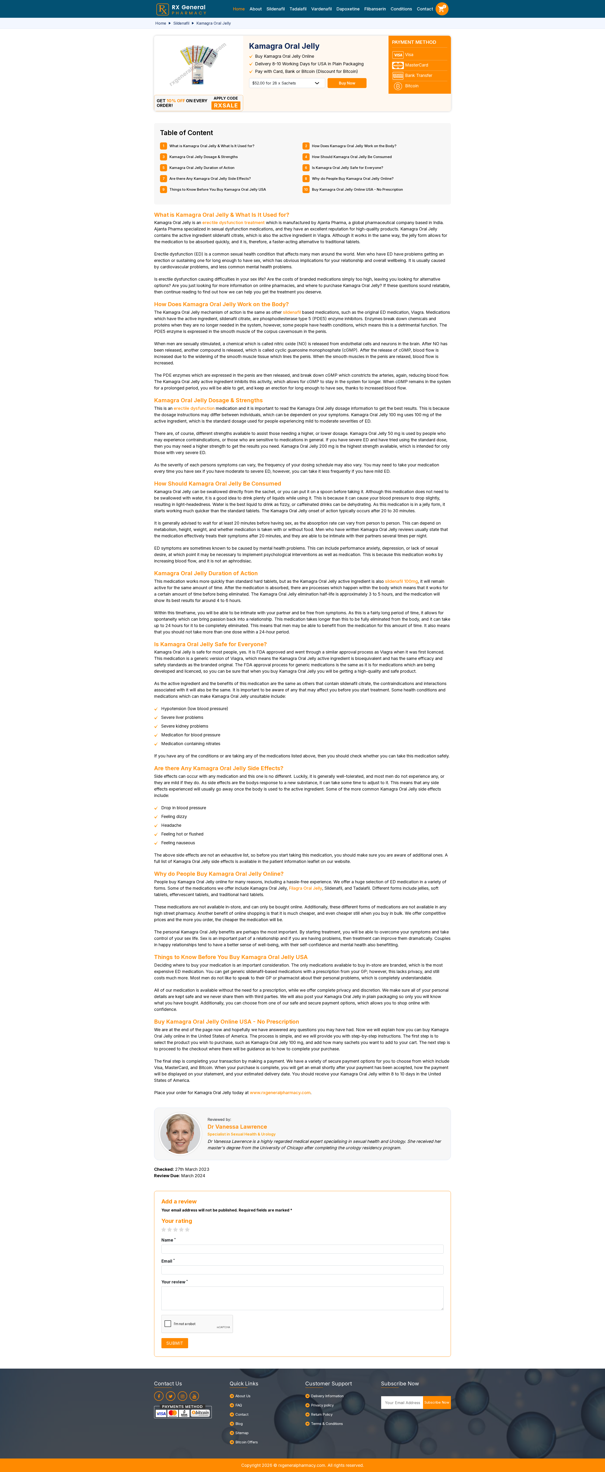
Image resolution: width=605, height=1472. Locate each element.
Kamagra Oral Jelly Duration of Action (201, 167)
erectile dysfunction (194, 408)
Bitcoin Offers (246, 1442)
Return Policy (322, 1414)
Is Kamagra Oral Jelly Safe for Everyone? (347, 167)
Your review (174, 1281)
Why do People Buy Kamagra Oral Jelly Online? (352, 178)
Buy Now (347, 83)
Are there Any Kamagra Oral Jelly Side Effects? (210, 178)
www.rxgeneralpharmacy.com (280, 1092)
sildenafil (292, 312)
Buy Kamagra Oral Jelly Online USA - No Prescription (357, 189)
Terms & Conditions (327, 1423)
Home (239, 8)
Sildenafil (276, 8)
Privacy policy (322, 1405)
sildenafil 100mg (401, 581)
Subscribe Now (436, 1402)
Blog (239, 1423)
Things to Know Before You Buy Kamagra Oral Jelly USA (217, 189)
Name (168, 1239)
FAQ (238, 1405)
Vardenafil (321, 8)
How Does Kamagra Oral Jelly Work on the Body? (354, 146)
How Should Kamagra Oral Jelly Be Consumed (352, 157)
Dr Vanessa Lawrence (237, 1126)
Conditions (401, 8)
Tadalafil (298, 8)
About (256, 8)
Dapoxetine (348, 8)
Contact (425, 8)
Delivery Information (327, 1396)
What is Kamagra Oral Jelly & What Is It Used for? (211, 146)
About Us (243, 1396)
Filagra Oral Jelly (305, 888)
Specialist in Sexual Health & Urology (241, 1134)
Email (168, 1261)
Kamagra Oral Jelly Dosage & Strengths (203, 157)
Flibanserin (375, 8)
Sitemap (242, 1433)
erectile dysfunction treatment (233, 222)
